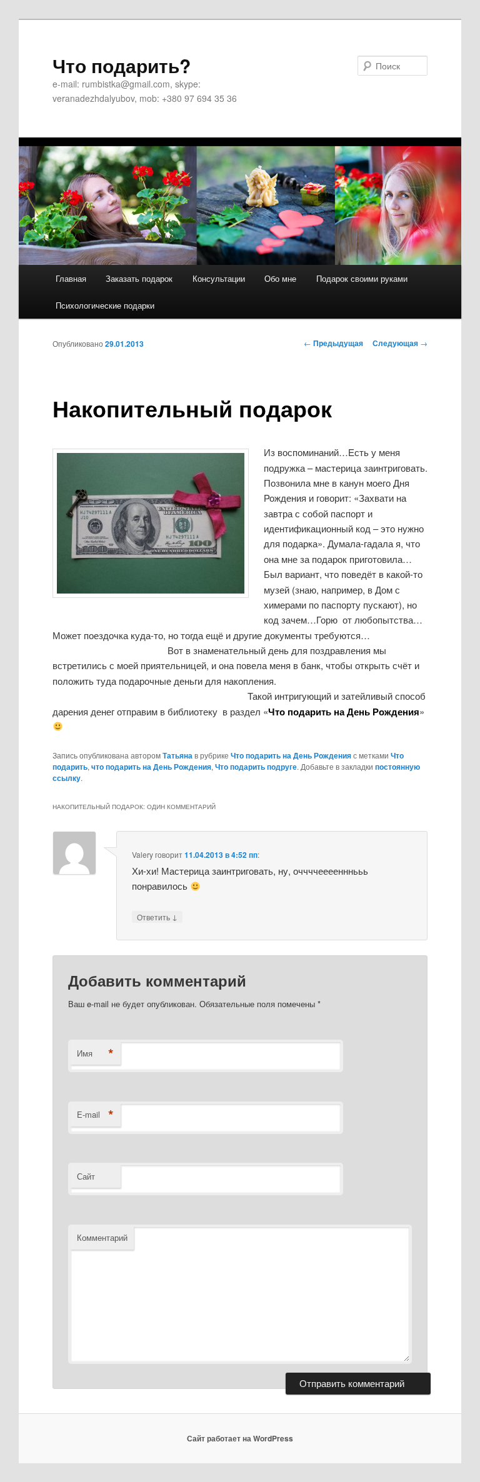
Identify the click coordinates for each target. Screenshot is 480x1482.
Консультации (218, 278)
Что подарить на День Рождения (291, 755)
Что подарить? (121, 65)
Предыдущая (333, 343)
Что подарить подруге (256, 766)
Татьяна (177, 755)
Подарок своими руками (362, 278)
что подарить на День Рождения (151, 766)
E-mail (95, 1115)
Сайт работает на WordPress (240, 1438)
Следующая (400, 343)
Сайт (86, 1176)
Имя (95, 1053)
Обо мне (280, 278)
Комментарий (102, 1237)
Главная (71, 278)
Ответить (157, 916)
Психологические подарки (105, 305)
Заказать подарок (139, 278)
